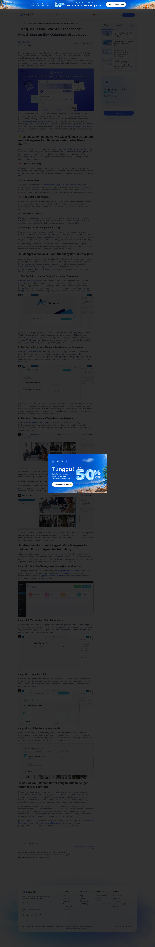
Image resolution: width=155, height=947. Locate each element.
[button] (105, 455)
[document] (77, 473)
